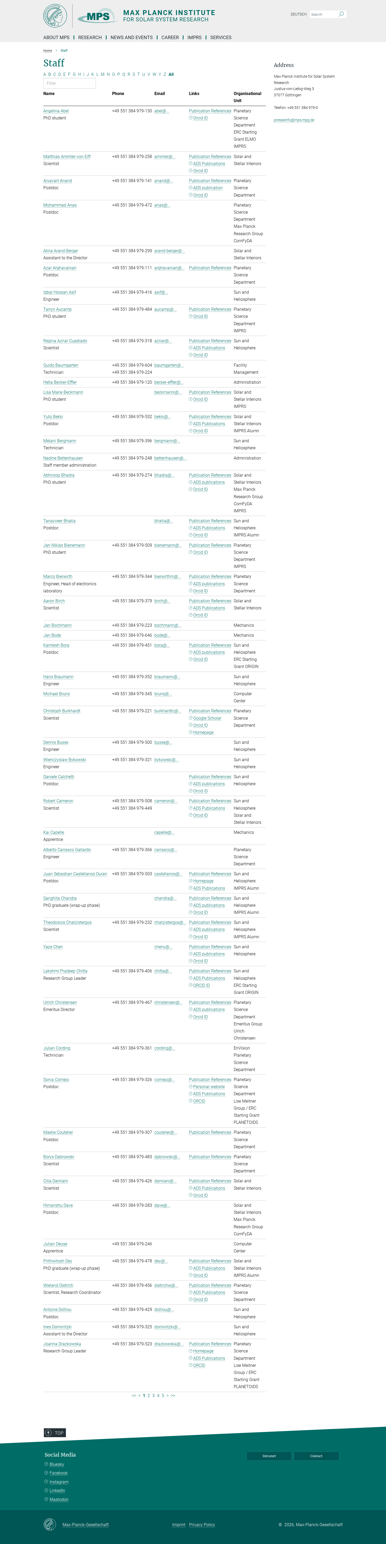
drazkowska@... (169, 1343)
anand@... (163, 180)
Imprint (178, 1524)
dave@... (162, 1205)
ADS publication (208, 187)
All (171, 74)
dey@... (161, 1260)
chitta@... (163, 970)
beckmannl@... (168, 392)
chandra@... (165, 898)
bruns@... (163, 693)
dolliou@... (164, 1309)
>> (173, 1395)
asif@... (161, 292)
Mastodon (59, 1499)
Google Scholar (207, 718)
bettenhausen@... (170, 458)
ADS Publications (209, 163)
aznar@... (163, 340)
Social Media (60, 1455)
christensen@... (168, 1002)
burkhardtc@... (167, 710)
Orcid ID (200, 117)
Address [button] (284, 65)
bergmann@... (167, 440)
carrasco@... (166, 849)
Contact (316, 1456)
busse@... (163, 742)
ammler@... (165, 156)
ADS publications (209, 482)
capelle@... (164, 832)
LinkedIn (57, 1490)
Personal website (209, 1086)
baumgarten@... (169, 365)
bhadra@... (164, 475)
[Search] (341, 14)
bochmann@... (167, 625)
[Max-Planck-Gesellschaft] (52, 1525)
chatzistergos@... (170, 922)
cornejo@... (164, 1079)
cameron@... (166, 800)
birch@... (162, 600)
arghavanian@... (169, 267)
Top (59, 1433)
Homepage (203, 732)
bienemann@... (168, 545)
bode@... (162, 635)
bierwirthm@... (167, 576)
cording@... (164, 1048)
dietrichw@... (166, 1285)
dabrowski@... (167, 1156)
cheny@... (163, 946)
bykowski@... (166, 759)
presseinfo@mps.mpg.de (294, 120)
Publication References (210, 110)
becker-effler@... (169, 382)
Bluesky (57, 1464)
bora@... (162, 645)
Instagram (59, 1481)
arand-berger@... (169, 250)
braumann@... (167, 676)
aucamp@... (165, 309)
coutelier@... (165, 1132)
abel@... (161, 110)
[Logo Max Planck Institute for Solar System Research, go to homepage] (141, 16)
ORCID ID (201, 985)
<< (134, 1395)
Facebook (59, 1473)
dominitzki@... (167, 1326)
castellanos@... (168, 873)
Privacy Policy (202, 1524)
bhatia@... (163, 520)
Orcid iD (200, 790)
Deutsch (299, 14)
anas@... (162, 205)
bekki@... (162, 416)
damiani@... (165, 1180)
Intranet (269, 1456)
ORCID (199, 1101)
